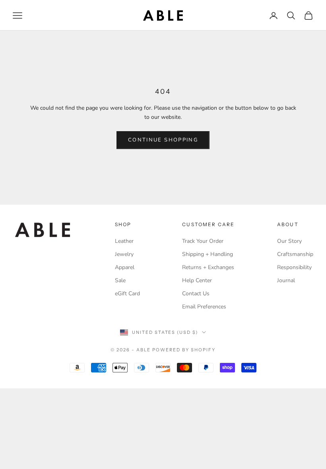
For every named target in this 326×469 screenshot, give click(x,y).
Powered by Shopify (183, 350)
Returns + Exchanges (208, 267)
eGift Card (127, 293)
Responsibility (294, 267)
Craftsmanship (295, 254)
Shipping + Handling (207, 254)
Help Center (197, 280)
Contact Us (196, 293)
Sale (120, 280)
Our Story (289, 241)
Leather (124, 241)
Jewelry (124, 254)
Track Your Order (202, 241)
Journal (286, 280)
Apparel (124, 267)
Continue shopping (163, 139)
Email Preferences (204, 306)
